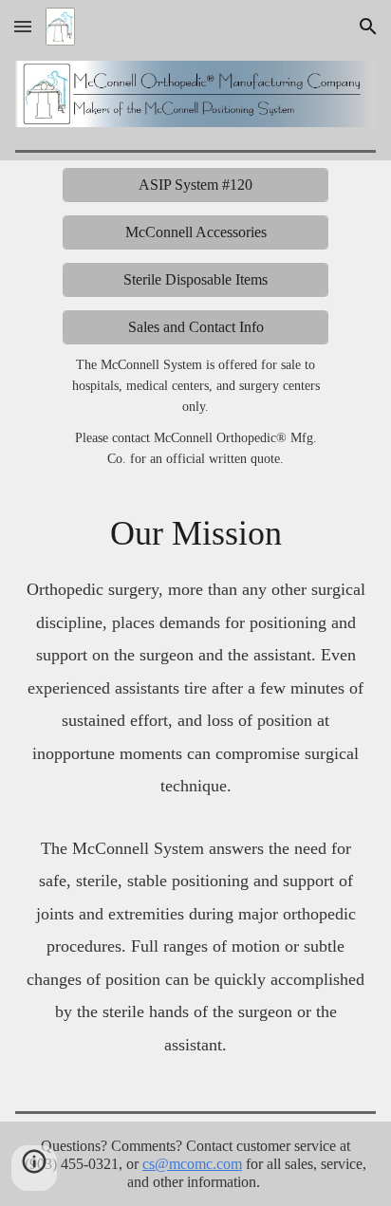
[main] (196, 416)
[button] (23, 26)
